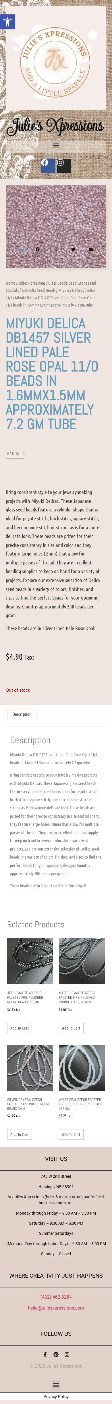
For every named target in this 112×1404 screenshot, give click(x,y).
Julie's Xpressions (56, 125)
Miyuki (63, 290)
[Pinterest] (56, 1354)
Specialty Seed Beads (38, 290)
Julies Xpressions (31, 283)
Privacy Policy (56, 1396)
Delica (77, 290)
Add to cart (19, 1027)
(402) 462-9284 (56, 1297)
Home (10, 283)
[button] (7, 21)
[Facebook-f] (45, 1354)
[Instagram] (66, 1354)
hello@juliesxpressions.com (56, 1308)
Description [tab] (22, 714)
